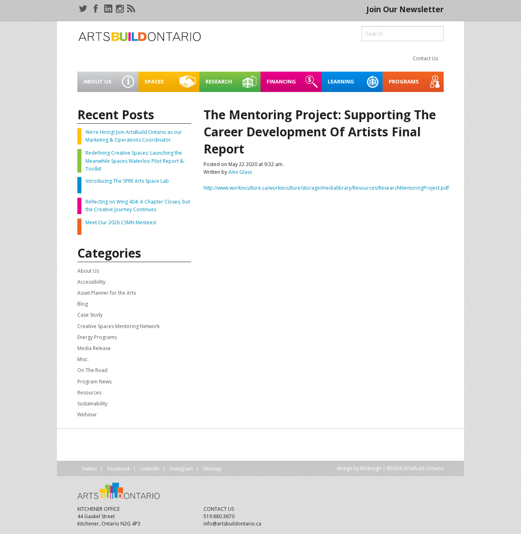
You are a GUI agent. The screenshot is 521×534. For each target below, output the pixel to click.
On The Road (92, 370)
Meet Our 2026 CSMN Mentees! (120, 222)
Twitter (89, 468)
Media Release (94, 348)
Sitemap (212, 468)
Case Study (90, 314)
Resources (89, 392)
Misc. (83, 359)
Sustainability (92, 403)
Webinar (87, 414)
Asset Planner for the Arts (106, 292)
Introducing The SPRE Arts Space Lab (127, 180)
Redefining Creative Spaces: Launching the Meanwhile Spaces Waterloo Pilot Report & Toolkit (134, 160)
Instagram (181, 468)
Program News (94, 381)
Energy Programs (97, 337)
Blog (82, 303)
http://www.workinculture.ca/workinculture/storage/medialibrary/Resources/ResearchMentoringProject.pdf (326, 187)
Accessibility (91, 281)
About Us (88, 270)
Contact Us (425, 58)
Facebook (118, 468)
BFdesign (370, 468)
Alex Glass (240, 172)
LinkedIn (150, 468)
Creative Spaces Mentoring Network (118, 326)
